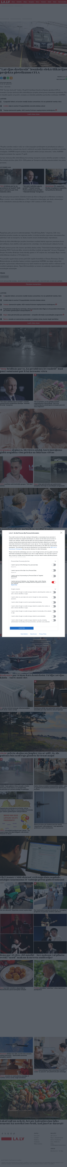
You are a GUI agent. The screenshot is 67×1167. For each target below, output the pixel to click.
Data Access (33, 634)
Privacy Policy (42, 634)
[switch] (54, 565)
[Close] (61, 533)
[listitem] (33, 561)
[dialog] (33, 583)
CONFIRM (22, 628)
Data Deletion (24, 634)
